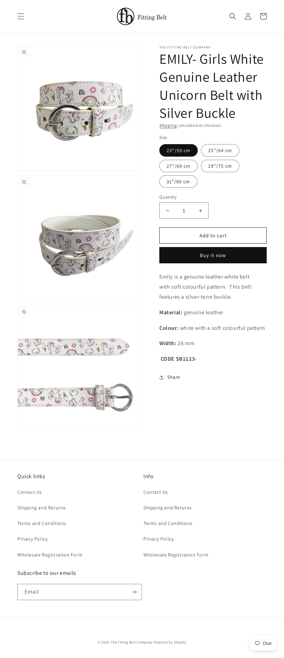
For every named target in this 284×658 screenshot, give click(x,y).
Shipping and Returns (41, 508)
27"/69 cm (178, 166)
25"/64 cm (220, 150)
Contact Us (29, 492)
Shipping (168, 125)
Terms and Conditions (41, 523)
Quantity (168, 197)
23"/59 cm (178, 150)
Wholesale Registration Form (49, 555)
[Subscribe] (134, 592)
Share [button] (173, 377)
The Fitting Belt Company (131, 642)
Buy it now (213, 255)
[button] (20, 16)
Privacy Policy (32, 539)
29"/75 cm (220, 166)
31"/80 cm (178, 181)
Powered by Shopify (170, 642)
